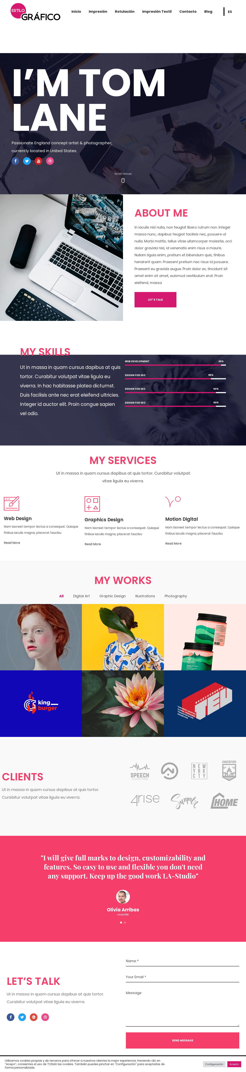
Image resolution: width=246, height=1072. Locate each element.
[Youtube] (38, 161)
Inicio (76, 11)
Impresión (98, 11)
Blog (208, 11)
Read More (12, 543)
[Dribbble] (50, 161)
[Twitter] (27, 161)
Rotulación (125, 11)
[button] (155, 299)
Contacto (188, 11)
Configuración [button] (214, 1064)
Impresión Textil (157, 11)
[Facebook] (15, 161)
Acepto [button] (234, 1064)
